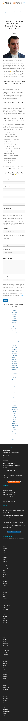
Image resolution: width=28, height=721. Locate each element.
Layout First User (7, 179)
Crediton (5, 583)
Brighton (5, 561)
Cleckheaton (14, 395)
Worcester (5, 713)
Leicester (5, 620)
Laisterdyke (14, 351)
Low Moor (14, 357)
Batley (14, 417)
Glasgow (5, 598)
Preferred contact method (9, 277)
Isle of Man (5, 609)
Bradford (14, 318)
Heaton (14, 343)
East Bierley (14, 335)
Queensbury (14, 373)
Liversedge (14, 403)
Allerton (14, 310)
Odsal (14, 371)
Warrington (5, 698)
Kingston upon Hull (7, 614)
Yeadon (14, 427)
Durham (5, 590)
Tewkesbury (5, 691)
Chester (4, 576)
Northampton (6, 650)
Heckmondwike (14, 409)
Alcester (4, 546)
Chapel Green (14, 324)
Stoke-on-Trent (6, 687)
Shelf (14, 377)
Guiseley (14, 429)
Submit (5, 300)
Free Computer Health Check (9, 492)
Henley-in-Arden (6, 605)
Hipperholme (14, 345)
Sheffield (5, 674)
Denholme (14, 407)
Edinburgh (5, 592)
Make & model (6, 249)
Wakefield (5, 696)
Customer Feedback (7, 490)
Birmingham (5, 555)
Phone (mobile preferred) (10, 208)
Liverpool (5, 639)
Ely (3, 594)
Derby (4, 585)
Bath (4, 550)
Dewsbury (14, 431)
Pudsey (14, 405)
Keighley (14, 435)
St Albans (5, 685)
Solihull (4, 678)
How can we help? (8, 258)
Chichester (5, 579)
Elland (14, 415)
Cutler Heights (14, 328)
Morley (14, 421)
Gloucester (5, 601)
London (4, 641)
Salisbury (5, 672)
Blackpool (5, 557)
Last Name (6, 194)
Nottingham (5, 654)
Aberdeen (5, 544)
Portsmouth (5, 663)
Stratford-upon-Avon (7, 683)
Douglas (4, 587)
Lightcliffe (14, 353)
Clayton (14, 326)
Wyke (14, 388)
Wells (4, 702)
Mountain (14, 363)
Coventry (5, 581)
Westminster (5, 705)
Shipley (14, 401)
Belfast (4, 552)
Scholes (14, 375)
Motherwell (5, 645)
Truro (4, 694)
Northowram (14, 365)
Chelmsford (5, 574)
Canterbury (5, 568)
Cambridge (5, 566)
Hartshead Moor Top (14, 341)
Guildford (5, 603)
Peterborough (6, 659)
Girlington (14, 337)
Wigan (4, 707)
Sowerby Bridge (14, 425)
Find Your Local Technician (14, 481)
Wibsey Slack (14, 386)
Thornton (14, 379)
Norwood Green (14, 367)
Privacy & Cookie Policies (8, 499)
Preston (4, 665)
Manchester (5, 643)
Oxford (4, 656)
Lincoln (4, 637)
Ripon (4, 667)
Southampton (6, 680)
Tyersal (14, 381)
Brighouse (14, 397)
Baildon (14, 411)
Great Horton (14, 339)
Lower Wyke (14, 359)
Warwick (5, 700)
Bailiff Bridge (14, 314)
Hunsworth (14, 349)
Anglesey (5, 548)
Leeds (14, 437)
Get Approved (14, 531)
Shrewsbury (5, 676)
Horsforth (14, 423)
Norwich (5, 652)
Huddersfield (14, 433)
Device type (6, 242)
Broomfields (14, 320)
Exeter (4, 596)
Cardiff (4, 570)
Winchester (5, 709)
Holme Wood (14, 347)
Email (5, 201)
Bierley (14, 316)
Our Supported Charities (8, 496)
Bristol (4, 563)
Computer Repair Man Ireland (9, 501)
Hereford (5, 607)
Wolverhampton (6, 711)
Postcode (6, 228)
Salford (4, 670)
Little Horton (14, 355)
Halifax (14, 399)
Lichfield (5, 622)
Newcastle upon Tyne (7, 648)
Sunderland (5, 689)
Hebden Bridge (14, 439)
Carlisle (4, 572)
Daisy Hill (14, 330)
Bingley (14, 413)
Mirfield (14, 419)
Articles (4, 488)
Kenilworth (5, 611)
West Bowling (14, 384)
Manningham (14, 361)
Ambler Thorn (14, 312)
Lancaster (5, 616)
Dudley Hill (14, 333)
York (4, 715)
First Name (6, 187)
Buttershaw (14, 322)
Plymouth (5, 661)
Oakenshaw (14, 369)
